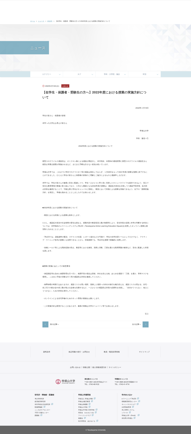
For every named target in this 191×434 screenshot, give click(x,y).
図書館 (37, 415)
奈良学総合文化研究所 (42, 404)
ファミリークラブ (84, 415)
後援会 (80, 418)
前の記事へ (54, 324)
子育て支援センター (42, 412)
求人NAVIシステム (128, 410)
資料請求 (46, 351)
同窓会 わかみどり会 (86, 412)
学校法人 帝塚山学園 (85, 398)
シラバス (125, 412)
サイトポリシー (115, 367)
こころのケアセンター (42, 410)
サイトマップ (144, 351)
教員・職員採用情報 (112, 351)
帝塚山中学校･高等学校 (86, 410)
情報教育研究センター (129, 401)
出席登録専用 (126, 407)
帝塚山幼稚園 (83, 404)
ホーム (32, 21)
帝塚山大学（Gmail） (129, 415)
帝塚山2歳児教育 (84, 401)
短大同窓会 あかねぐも (86, 421)
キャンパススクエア (129, 404)
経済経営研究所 (40, 401)
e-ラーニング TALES (129, 398)
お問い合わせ (75, 367)
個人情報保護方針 (99, 367)
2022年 (49, 21)
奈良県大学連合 (127, 418)
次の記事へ (136, 324)
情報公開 (86, 367)
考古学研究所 (39, 398)
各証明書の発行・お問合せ (79, 351)
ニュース (41, 21)
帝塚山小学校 (83, 407)
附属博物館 (38, 407)
